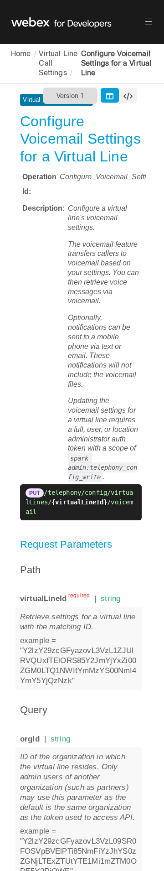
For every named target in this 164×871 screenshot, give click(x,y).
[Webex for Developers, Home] (77, 22)
